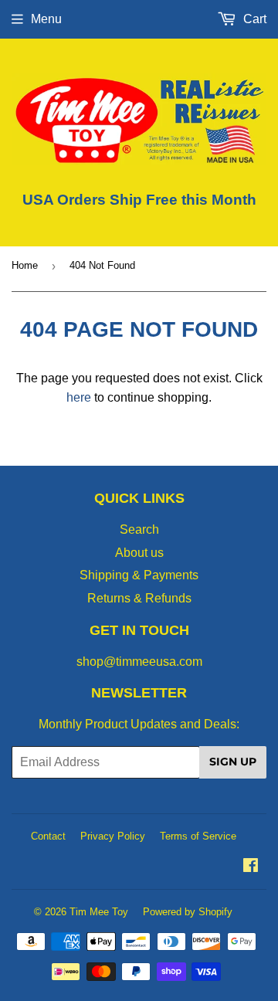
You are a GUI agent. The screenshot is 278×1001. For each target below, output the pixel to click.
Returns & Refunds (139, 598)
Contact (48, 836)
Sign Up (232, 762)
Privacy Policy (112, 836)
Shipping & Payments (139, 575)
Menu (46, 18)
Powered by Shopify (187, 912)
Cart (253, 18)
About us (139, 552)
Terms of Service (198, 836)
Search (139, 529)
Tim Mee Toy (99, 912)
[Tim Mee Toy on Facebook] (250, 867)
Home (25, 265)
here (78, 397)
